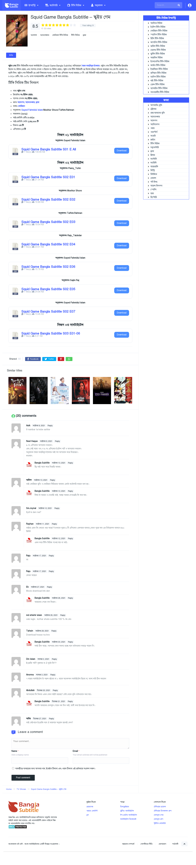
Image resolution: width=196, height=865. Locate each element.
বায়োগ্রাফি (154, 166)
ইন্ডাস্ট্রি (32, 5)
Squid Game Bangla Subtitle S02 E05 (48, 289)
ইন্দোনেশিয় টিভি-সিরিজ (160, 61)
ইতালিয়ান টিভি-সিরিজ (159, 69)
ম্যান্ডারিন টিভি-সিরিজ (159, 88)
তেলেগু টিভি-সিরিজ (158, 50)
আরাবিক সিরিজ (157, 57)
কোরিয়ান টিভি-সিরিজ (60, 35)
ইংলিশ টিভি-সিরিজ (158, 27)
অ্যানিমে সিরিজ (156, 23)
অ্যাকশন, (21, 102)
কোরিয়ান (21, 106)
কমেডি (153, 136)
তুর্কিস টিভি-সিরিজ (158, 53)
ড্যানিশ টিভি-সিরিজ (158, 76)
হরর (152, 193)
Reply (50, 426)
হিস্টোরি (154, 197)
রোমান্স (153, 178)
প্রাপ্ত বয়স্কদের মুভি (158, 113)
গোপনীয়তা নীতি (147, 844)
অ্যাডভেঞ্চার (44, 35)
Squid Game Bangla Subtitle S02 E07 (48, 311)
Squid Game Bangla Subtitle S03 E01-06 (50, 333)
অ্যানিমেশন (155, 124)
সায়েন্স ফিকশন (156, 185)
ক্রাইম (153, 139)
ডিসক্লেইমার (124, 806)
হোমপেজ (90, 806)
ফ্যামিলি (153, 162)
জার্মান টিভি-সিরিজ (158, 65)
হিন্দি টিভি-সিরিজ (157, 38)
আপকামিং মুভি (156, 105)
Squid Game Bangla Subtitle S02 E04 (48, 244)
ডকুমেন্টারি (155, 147)
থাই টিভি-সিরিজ (157, 80)
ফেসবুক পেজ (158, 815)
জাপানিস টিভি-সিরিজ (159, 42)
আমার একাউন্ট (92, 811)
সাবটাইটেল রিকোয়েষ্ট (128, 819)
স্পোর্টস (153, 189)
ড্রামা (84, 35)
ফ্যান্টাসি (154, 159)
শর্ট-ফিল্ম (154, 182)
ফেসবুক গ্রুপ (158, 819)
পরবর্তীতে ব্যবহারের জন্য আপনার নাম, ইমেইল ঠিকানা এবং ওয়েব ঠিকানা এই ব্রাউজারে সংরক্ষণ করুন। (55, 768)
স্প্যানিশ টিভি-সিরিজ (159, 34)
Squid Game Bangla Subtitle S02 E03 (48, 222)
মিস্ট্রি (153, 170)
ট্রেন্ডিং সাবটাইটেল (127, 811)
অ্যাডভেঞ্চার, (30, 102)
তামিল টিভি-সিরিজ (158, 46)
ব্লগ (88, 815)
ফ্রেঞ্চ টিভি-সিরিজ (158, 84)
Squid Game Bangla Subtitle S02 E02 (48, 199)
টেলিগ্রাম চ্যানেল (160, 806)
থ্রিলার (153, 155)
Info (11, 55)
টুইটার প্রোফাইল (160, 823)
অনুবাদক (98, 5)
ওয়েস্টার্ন (154, 132)
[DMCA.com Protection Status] (17, 828)
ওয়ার (153, 128)
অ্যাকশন (34, 35)
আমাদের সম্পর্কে (128, 844)
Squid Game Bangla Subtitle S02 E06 (48, 267)
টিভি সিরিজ (76, 5)
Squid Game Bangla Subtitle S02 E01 (48, 177)
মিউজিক (154, 174)
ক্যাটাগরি (53, 5)
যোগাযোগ (162, 844)
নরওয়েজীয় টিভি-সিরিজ (160, 92)
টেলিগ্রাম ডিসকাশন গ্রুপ (163, 811)
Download (121, 150)
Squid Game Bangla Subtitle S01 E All (48, 149)
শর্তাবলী (175, 844)
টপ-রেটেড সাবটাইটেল (128, 815)
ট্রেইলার (153, 109)
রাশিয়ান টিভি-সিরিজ (158, 73)
